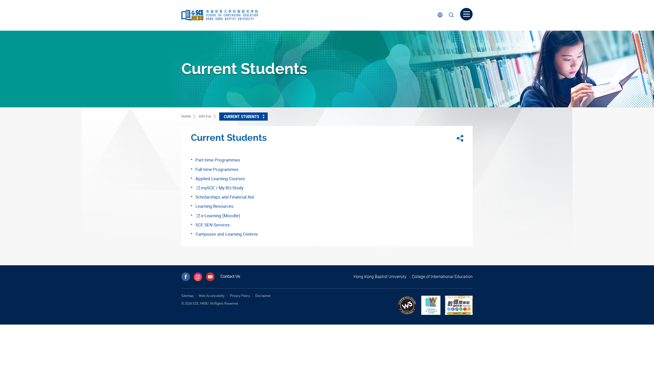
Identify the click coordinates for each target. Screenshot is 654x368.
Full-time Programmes (217, 169)
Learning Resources (214, 206)
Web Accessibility (212, 295)
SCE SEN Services (212, 225)
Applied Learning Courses (220, 178)
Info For (205, 116)
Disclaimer (263, 295)
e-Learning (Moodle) (220, 215)
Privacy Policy (240, 295)
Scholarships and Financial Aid (224, 197)
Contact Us (230, 276)
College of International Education (442, 276)
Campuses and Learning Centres (226, 234)
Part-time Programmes (217, 160)
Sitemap (187, 295)
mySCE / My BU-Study (222, 188)
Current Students (241, 116)
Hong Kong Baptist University (380, 276)
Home (186, 116)
